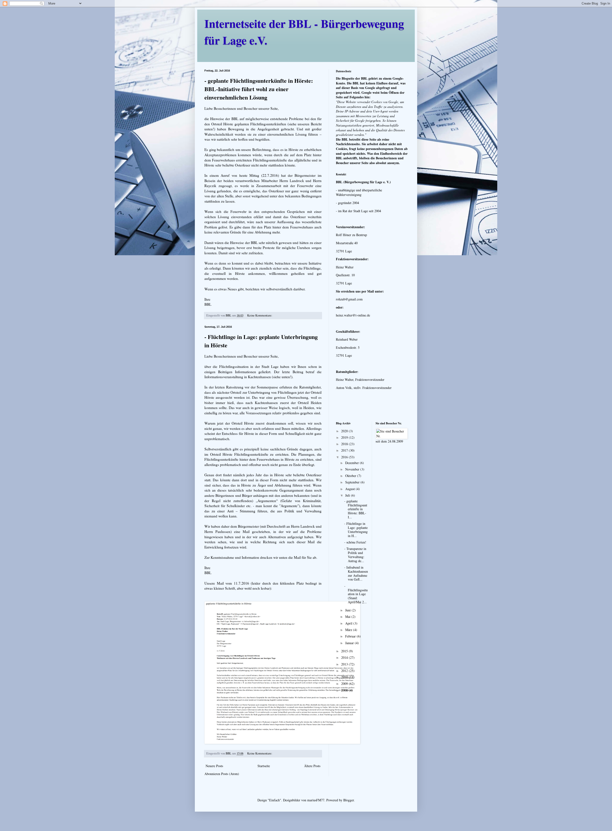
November (352, 469)
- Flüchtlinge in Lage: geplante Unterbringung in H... (356, 529)
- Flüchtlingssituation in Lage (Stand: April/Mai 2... (356, 594)
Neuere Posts (214, 766)
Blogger (348, 800)
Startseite (263, 766)
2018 (345, 444)
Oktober (351, 475)
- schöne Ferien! (355, 542)
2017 (345, 450)
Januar (350, 643)
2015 (345, 651)
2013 (345, 664)
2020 (345, 431)
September (353, 482)
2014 (345, 657)
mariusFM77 (315, 800)
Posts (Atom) (230, 773)
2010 (345, 677)
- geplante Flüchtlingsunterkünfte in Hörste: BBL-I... (355, 509)
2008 (345, 690)
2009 (345, 683)
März (349, 629)
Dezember (352, 462)
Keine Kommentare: (260, 315)
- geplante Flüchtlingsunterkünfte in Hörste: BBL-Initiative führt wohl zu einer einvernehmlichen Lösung (258, 88)
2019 (345, 437)
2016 (345, 457)
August (350, 489)
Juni (348, 610)
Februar (351, 636)
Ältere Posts (312, 766)
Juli (348, 495)
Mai (348, 616)
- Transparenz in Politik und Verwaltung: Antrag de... (355, 554)
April (349, 623)
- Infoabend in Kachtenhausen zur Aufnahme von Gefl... (356, 573)
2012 (345, 670)
